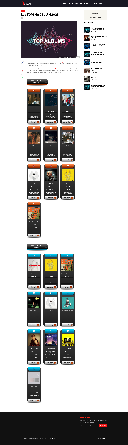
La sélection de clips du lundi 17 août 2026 (98, 61)
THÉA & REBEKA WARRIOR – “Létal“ (99, 37)
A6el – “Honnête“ (96, 78)
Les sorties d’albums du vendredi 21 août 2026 (98, 53)
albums (58, 62)
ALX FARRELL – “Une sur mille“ (98, 69)
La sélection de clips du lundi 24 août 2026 (98, 45)
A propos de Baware (100, 438)
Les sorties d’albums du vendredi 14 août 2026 (98, 85)
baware (25, 18)
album (56, 68)
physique (63, 62)
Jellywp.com (52, 438)
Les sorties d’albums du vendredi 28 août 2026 (98, 29)
